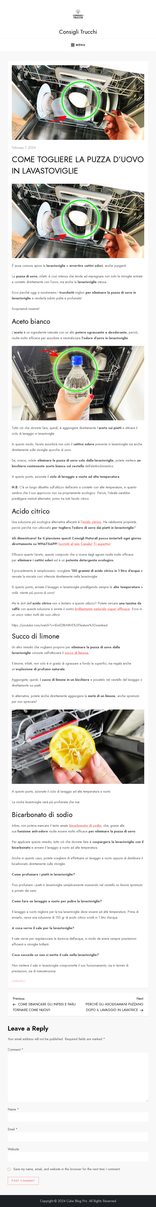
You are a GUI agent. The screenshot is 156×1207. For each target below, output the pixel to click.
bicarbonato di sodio (85, 825)
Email (12, 1129)
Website (13, 1149)
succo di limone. (77, 653)
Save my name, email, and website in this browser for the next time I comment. (67, 1169)
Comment (15, 1049)
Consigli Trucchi (78, 32)
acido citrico (91, 522)
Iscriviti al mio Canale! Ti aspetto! (84, 544)
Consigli (19, 981)
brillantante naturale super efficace (102, 609)
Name (13, 1109)
